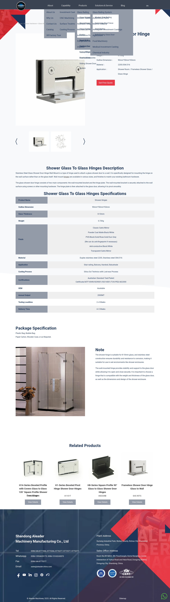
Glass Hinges (43, 23)
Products (83, 5)
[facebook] (18, 574)
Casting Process (67, 29)
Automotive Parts (85, 35)
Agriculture (98, 35)
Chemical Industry (101, 52)
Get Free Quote (106, 82)
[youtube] (24, 574)
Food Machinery (100, 41)
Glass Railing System (102, 12)
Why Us (49, 18)
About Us (50, 12)
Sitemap (122, 598)
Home (20, 23)
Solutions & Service (104, 5)
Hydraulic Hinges (85, 24)
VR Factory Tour (53, 35)
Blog (123, 5)
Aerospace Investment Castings (107, 29)
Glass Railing (83, 12)
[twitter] (36, 574)
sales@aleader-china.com (41, 567)
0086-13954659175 (39, 556)
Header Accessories (87, 58)
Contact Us (51, 24)
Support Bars (84, 52)
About (50, 5)
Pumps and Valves (85, 41)
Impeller (81, 47)
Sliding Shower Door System (87, 65)
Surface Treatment (68, 24)
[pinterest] (41, 574)
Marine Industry (100, 24)
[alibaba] (47, 574)
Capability (65, 5)
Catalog (50, 29)
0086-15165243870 (56, 556)
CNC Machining (67, 18)
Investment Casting (69, 12)
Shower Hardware (85, 18)
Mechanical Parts (85, 29)
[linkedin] (30, 574)
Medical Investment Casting (105, 47)
